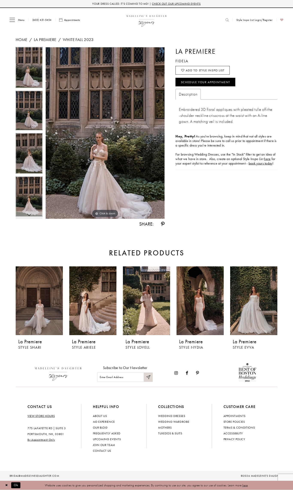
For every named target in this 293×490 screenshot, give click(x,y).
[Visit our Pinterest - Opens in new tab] (197, 373)
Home (21, 39)
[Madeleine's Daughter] (58, 373)
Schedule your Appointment (205, 82)
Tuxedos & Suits (170, 433)
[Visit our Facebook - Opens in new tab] (187, 373)
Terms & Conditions (239, 427)
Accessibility (233, 433)
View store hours (41, 416)
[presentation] (39, 300)
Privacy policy (234, 439)
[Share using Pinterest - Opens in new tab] (163, 224)
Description (188, 94)
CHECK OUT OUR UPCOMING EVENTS (176, 4)
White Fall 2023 (78, 39)
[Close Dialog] (6, 485)
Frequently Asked (107, 433)
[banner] (147, 20)
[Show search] (227, 19)
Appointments (235, 416)
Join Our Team (104, 445)
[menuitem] (17, 20)
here (267, 159)
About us (100, 416)
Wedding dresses (171, 416)
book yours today (260, 163)
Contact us (102, 451)
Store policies (234, 422)
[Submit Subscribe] (148, 377)
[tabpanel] (29, 69)
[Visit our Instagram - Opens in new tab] (176, 373)
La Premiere (45, 39)
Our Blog (100, 427)
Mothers (165, 427)
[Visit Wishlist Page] (281, 20)
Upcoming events (107, 439)
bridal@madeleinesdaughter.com (34, 476)
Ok (16, 485)
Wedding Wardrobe (173, 422)
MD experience (104, 422)
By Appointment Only (41, 440)
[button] (17, 20)
